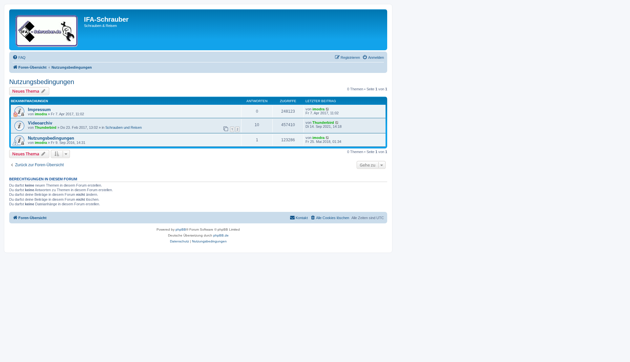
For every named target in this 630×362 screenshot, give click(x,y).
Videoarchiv (40, 123)
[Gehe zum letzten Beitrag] (328, 109)
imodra (41, 114)
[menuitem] (19, 57)
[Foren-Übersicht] (47, 30)
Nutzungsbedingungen (41, 81)
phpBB (181, 229)
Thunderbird (45, 127)
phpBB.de (221, 235)
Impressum (39, 109)
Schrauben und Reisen (123, 127)
